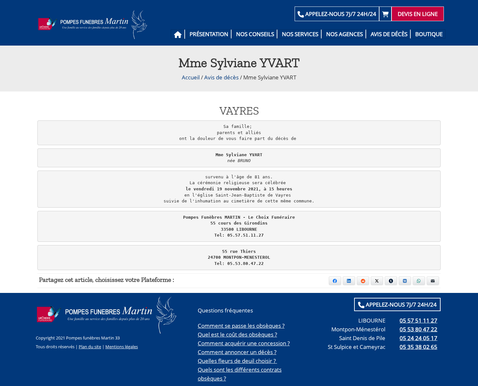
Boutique (429, 34)
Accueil (191, 77)
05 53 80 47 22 (418, 329)
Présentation (209, 34)
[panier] (385, 14)
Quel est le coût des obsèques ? (237, 334)
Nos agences (344, 34)
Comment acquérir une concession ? (244, 343)
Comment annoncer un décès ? (237, 352)
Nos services (300, 34)
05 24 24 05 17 (418, 338)
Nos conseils (255, 34)
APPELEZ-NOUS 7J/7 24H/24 (340, 14)
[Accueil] (178, 34)
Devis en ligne (418, 14)
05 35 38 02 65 (418, 347)
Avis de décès (389, 34)
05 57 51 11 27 (418, 320)
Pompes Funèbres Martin (94, 24)
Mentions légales (121, 347)
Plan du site (90, 347)
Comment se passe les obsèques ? (241, 325)
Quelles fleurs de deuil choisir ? (237, 361)
